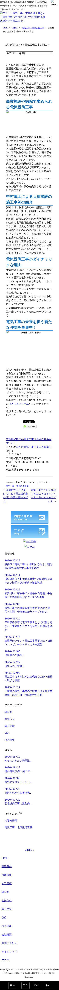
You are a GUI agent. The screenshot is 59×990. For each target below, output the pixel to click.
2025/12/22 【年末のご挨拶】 (15, 664)
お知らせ (10, 718)
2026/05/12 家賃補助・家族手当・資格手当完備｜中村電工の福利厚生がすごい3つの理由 (28, 593)
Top (48, 985)
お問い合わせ (9, 943)
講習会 (8, 711)
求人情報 (10, 739)
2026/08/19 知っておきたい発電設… (18, 758)
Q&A (7, 732)
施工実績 (10, 725)
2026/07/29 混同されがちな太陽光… (18, 790)
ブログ (5, 960)
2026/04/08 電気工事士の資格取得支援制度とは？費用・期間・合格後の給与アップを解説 (27, 608)
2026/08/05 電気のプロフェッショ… (18, 780)
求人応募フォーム (19, 403)
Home (13, 985)
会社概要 (7, 934)
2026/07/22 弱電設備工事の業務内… (18, 801)
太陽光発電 (11, 820)
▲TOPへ (29, 850)
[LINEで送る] (30, 426)
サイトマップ (9, 951)
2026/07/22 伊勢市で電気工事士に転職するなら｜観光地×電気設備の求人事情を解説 (28, 564)
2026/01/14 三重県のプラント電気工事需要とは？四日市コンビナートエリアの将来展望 (28, 640)
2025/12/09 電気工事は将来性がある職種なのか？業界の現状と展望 (28, 676)
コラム (15, 28)
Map (36, 985)
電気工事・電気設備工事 (33, 28)
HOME (5, 28)
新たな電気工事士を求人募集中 (33, 446)
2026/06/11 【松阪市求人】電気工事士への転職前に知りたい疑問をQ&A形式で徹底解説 (28, 579)
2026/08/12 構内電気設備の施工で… (18, 769)
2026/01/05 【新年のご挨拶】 (15, 653)
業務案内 (7, 866)
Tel (25, 985)
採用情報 (7, 874)
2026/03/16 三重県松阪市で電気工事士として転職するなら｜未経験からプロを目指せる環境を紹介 (28, 624)
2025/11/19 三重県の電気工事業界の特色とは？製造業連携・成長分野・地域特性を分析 (28, 691)
